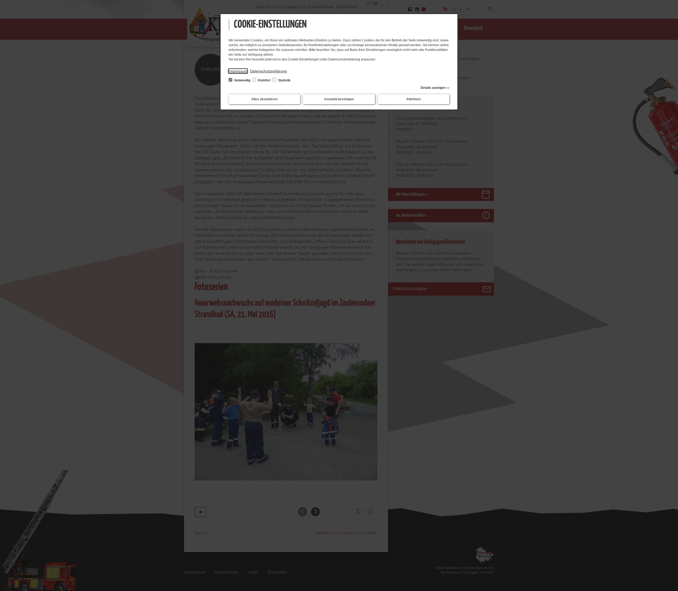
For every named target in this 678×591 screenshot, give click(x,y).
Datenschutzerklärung (268, 71)
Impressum (238, 71)
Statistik (284, 80)
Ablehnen (413, 99)
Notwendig (242, 80)
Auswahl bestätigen (339, 99)
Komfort (264, 80)
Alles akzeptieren (264, 99)
